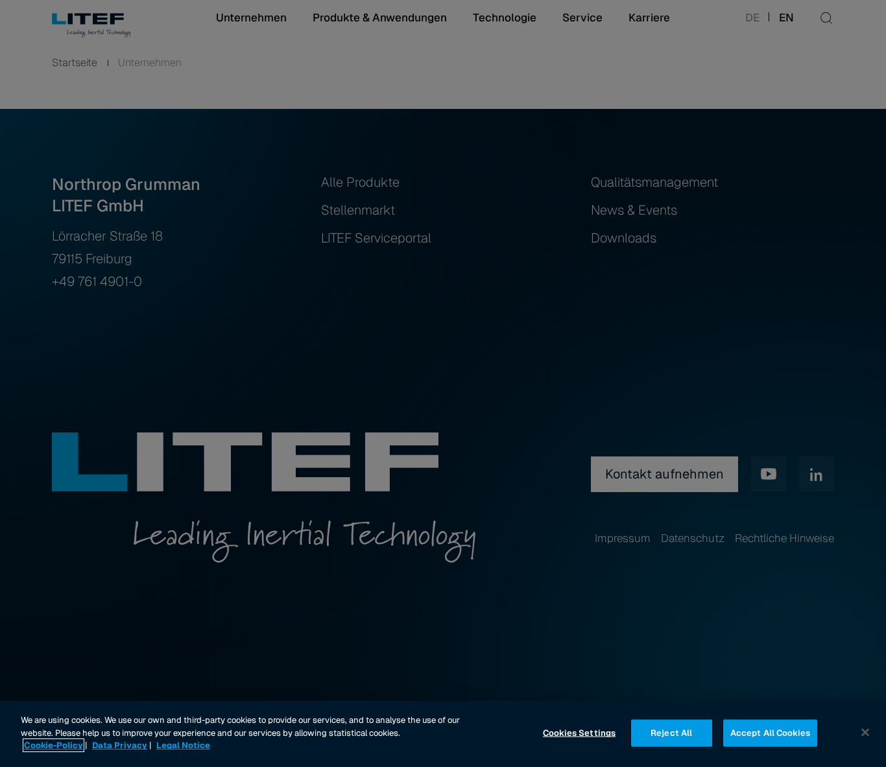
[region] (443, 734)
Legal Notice (183, 745)
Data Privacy (119, 745)
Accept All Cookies (770, 732)
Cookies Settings (579, 732)
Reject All (671, 732)
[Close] (865, 732)
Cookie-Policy (53, 745)
